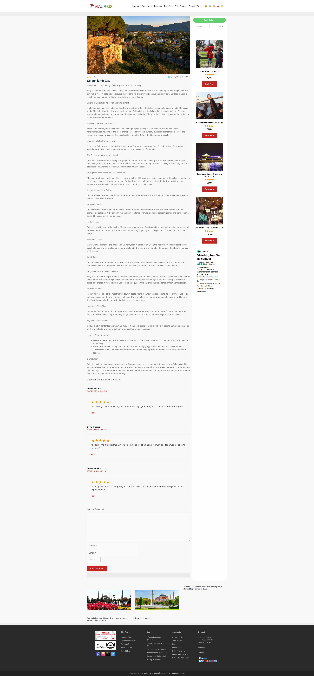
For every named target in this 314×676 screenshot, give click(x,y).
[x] (108, 654)
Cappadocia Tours (128, 641)
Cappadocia (146, 6)
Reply (93, 413)
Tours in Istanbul (142, 618)
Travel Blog (125, 651)
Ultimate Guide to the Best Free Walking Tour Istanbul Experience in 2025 (202, 588)
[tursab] (105, 640)
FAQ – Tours (177, 647)
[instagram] (103, 654)
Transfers (168, 6)
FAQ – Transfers (178, 651)
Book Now (209, 84)
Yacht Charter (126, 647)
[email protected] (205, 642)
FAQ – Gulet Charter (180, 654)
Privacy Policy (178, 637)
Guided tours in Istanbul (156, 656)
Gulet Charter (180, 6)
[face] (98, 654)
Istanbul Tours (126, 637)
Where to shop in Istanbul (157, 653)
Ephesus (158, 6)
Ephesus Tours (126, 644)
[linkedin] (113, 654)
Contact (201, 653)
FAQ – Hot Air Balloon (180, 658)
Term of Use (177, 641)
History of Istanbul (154, 659)
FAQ (174, 644)
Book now (209, 135)
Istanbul (135, 6)
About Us (201, 647)
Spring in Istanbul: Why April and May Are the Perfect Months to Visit (106, 619)
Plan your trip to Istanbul (156, 649)
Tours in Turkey (196, 6)
